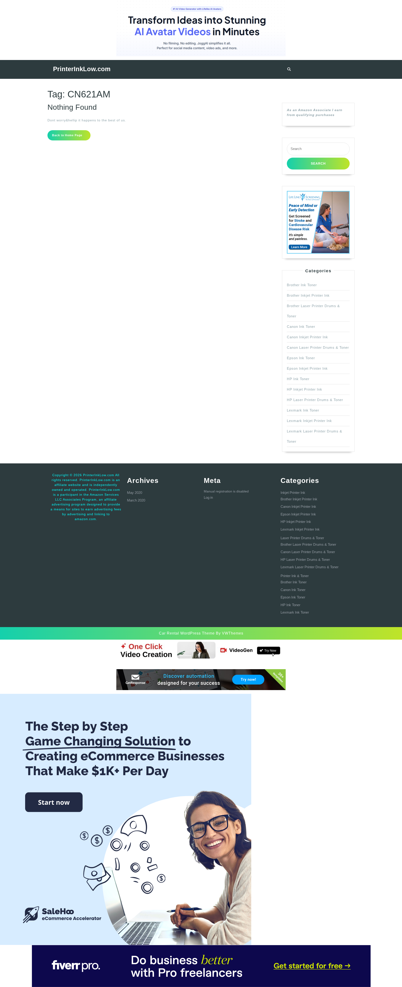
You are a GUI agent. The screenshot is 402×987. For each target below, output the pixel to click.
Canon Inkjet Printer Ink (307, 337)
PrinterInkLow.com (82, 69)
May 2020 (134, 493)
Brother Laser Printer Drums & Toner (308, 544)
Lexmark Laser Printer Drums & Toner (309, 567)
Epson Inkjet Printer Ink (307, 368)
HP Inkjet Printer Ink (304, 389)
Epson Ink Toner (301, 358)
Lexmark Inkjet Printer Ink (309, 421)
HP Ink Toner (298, 379)
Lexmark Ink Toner (303, 410)
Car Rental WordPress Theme (187, 633)
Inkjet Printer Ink (293, 493)
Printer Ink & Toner (295, 576)
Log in (208, 497)
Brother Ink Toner (302, 285)
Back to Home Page (71, 136)
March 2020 (136, 500)
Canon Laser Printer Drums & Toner (318, 347)
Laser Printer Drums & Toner (302, 538)
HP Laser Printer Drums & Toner (315, 400)
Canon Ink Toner (301, 327)
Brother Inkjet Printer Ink (308, 295)
